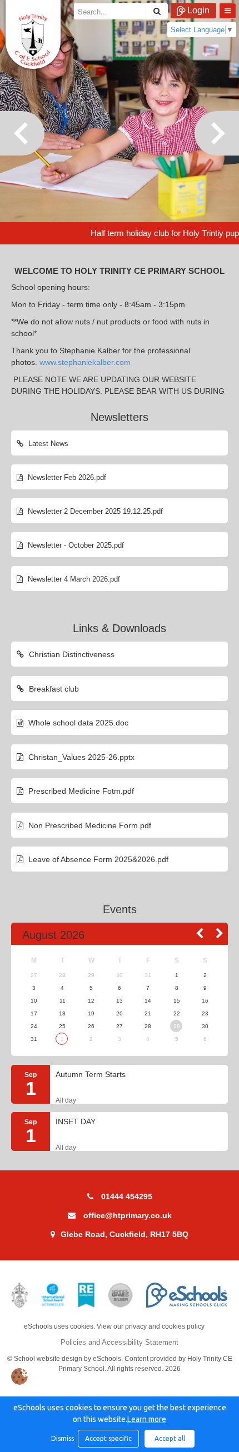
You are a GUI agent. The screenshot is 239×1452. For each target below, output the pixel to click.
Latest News (47, 443)
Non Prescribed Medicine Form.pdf (88, 825)
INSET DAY (76, 1122)
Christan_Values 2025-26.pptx (80, 757)
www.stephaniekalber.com (85, 362)
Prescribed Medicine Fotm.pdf (80, 791)
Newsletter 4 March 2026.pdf (73, 579)
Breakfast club (53, 688)
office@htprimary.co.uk (127, 1215)
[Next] (217, 133)
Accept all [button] (170, 1438)
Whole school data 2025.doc (77, 722)
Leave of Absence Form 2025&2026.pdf (97, 859)
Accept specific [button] (108, 1438)
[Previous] (22, 133)
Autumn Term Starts (91, 1074)
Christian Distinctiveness (70, 654)
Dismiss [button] (61, 1438)
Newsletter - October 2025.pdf (75, 545)
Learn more (146, 1419)
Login (198, 10)
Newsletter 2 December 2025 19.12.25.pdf (94, 511)
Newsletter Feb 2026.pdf (66, 477)
